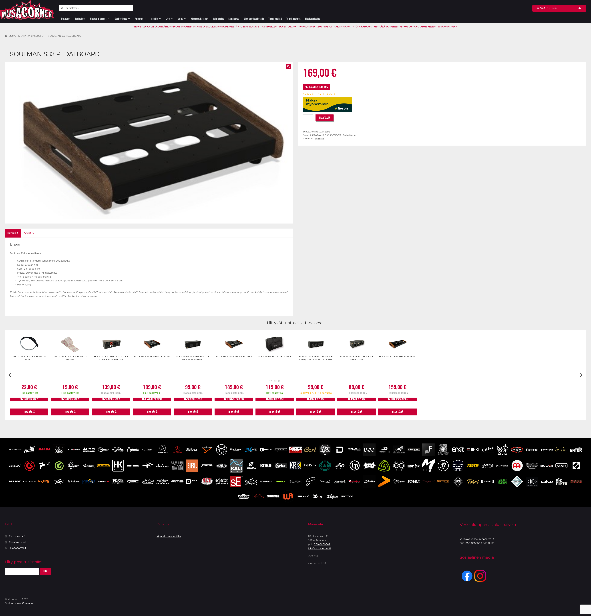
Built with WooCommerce (20, 603)
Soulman (319, 139)
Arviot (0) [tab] (29, 233)
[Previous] (9, 375)
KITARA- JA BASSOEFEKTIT (33, 36)
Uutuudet (65, 18)
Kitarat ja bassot (98, 18)
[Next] (581, 375)
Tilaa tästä (324, 117)
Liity (45, 571)
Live (168, 18)
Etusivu (12, 36)
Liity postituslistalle (254, 18)
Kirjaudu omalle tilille (169, 536)
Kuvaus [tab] (11, 233)
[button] (288, 66)
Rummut (139, 18)
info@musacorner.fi (319, 548)
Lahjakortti (233, 18)
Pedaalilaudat (349, 135)
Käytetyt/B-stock (199, 18)
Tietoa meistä (275, 18)
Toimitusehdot (293, 18)
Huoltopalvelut (312, 18)
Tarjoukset (80, 18)
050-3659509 (322, 544)
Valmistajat (218, 18)
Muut (180, 18)
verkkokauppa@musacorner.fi (477, 539)
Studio (154, 18)
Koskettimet (121, 18)
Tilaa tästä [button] (29, 412)
